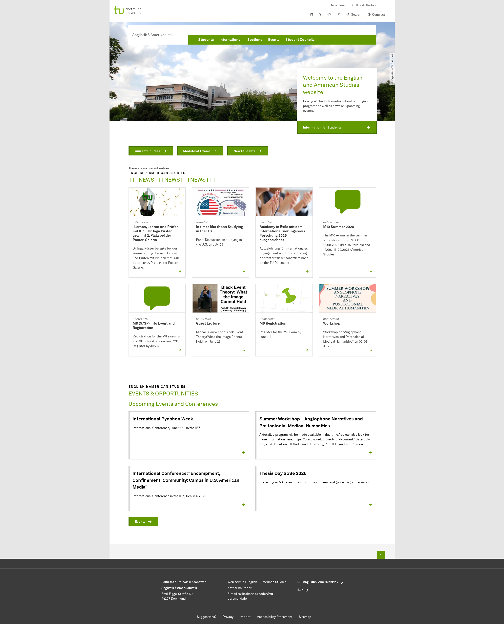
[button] (337, 127)
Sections (254, 39)
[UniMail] (338, 14)
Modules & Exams (197, 151)
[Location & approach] (320, 14)
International (230, 39)
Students (206, 39)
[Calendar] (311, 14)
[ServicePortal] (329, 14)
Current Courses (147, 151)
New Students (244, 151)
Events (273, 39)
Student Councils (299, 39)
